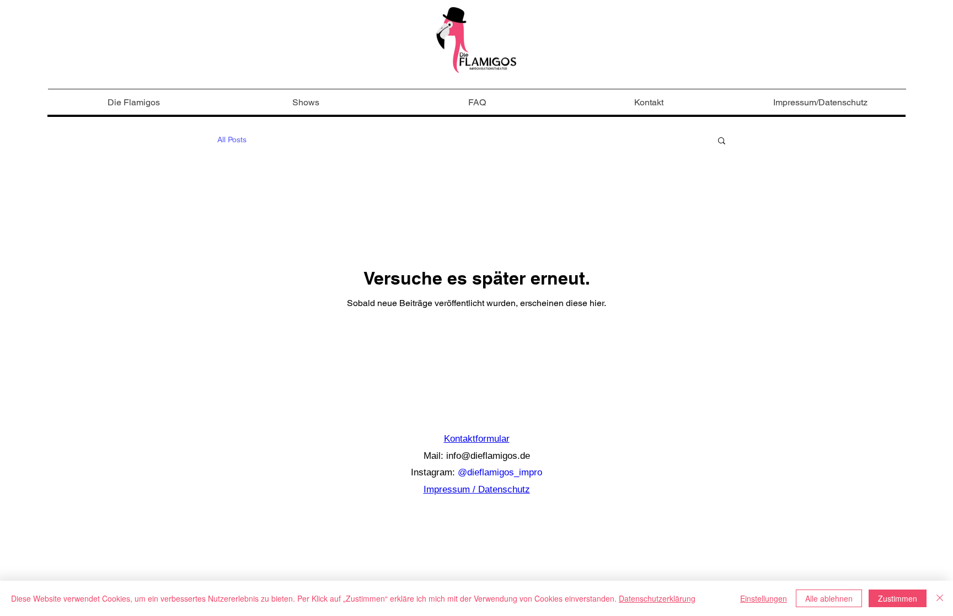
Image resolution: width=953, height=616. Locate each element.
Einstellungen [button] (763, 598)
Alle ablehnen (829, 598)
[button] (721, 141)
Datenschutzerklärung (657, 598)
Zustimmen (897, 598)
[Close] (939, 598)
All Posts (232, 139)
